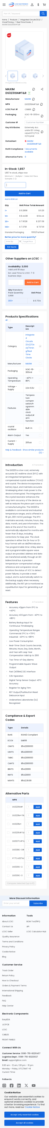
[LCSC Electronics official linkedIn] (19, 1085)
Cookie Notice (8, 951)
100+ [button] (7, 227)
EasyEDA (6, 1019)
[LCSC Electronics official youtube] (34, 1085)
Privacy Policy (8, 946)
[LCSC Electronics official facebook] (12, 1085)
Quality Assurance (10, 936)
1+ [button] (6, 210)
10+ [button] (6, 216)
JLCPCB (5, 1024)
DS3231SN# (17, 806)
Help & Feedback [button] (13, 449)
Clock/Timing (8, 22)
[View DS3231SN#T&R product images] (24, 50)
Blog (4, 956)
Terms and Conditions (12, 941)
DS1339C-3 (17, 875)
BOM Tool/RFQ (33, 921)
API (28, 926)
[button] (4, 5)
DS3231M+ (17, 824)
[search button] (43, 13)
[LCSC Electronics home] (18, 5)
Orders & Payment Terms (14, 985)
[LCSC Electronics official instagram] (4, 1085)
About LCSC (7, 921)
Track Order (7, 970)
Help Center (7, 1005)
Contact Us (7, 926)
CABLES (5, 1034)
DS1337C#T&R (19, 841)
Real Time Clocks (24, 22)
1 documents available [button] (31, 150)
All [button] (6, 320)
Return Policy (8, 975)
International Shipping (12, 990)
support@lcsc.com (18, 1060)
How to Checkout (10, 980)
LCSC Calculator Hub (36, 931)
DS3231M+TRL (18, 815)
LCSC (4, 1029)
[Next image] (42, 76)
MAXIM (28, 99)
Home (4, 20)
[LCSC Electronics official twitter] (26, 1085)
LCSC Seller (7, 931)
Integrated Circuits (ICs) (30, 20)
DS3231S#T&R (18, 832)
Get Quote (11, 247)
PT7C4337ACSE (19, 858)
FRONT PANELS (8, 1039)
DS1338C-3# (18, 849)
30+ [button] (7, 221)
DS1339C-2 (17, 867)
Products (13, 20)
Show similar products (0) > (33, 451)
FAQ (4, 1000)
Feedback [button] (6, 995)
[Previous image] (6, 76)
